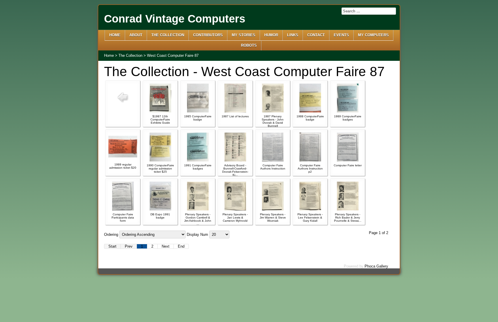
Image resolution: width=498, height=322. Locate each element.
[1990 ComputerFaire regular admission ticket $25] (160, 160)
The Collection (167, 35)
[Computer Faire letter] (348, 160)
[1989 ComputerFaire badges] (348, 111)
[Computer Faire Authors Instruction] (273, 160)
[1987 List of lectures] (235, 111)
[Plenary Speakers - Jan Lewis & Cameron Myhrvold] (235, 209)
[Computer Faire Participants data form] (123, 209)
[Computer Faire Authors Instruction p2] (310, 160)
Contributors (208, 35)
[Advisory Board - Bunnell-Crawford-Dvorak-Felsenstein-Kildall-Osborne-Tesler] (235, 160)
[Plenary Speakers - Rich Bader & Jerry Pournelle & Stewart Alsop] (348, 209)
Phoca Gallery (376, 266)
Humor (271, 35)
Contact (316, 35)
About (135, 35)
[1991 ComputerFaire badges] (198, 160)
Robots (249, 45)
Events (341, 35)
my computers (373, 35)
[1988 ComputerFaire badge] (310, 111)
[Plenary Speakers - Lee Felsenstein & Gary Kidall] (310, 209)
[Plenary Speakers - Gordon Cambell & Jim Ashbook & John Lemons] (198, 209)
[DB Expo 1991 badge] (160, 209)
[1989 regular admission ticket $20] (122, 156)
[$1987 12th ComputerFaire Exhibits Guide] (160, 111)
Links (292, 35)
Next (165, 246)
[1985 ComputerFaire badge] (198, 111)
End (181, 246)
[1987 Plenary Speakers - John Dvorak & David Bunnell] (273, 111)
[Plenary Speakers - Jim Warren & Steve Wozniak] (273, 209)
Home (114, 35)
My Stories (243, 35)
